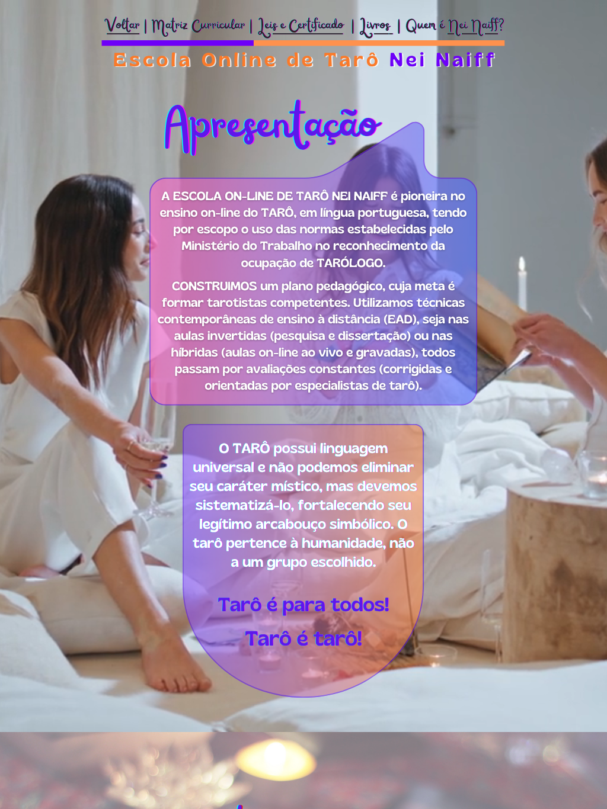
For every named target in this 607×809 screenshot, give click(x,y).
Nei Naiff (473, 26)
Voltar (123, 26)
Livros (374, 26)
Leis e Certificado (300, 26)
